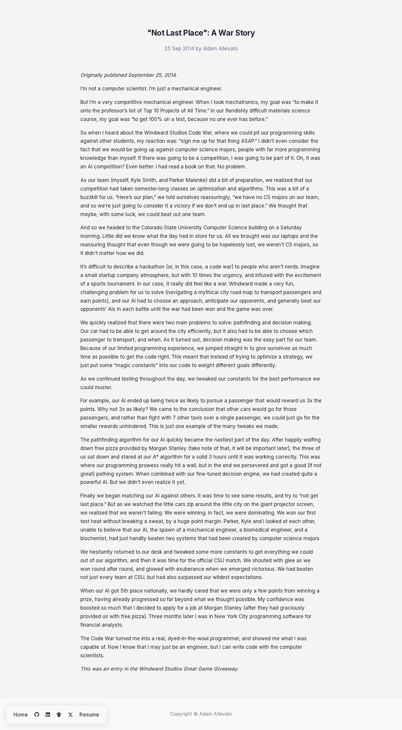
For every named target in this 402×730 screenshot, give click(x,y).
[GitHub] (36, 715)
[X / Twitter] (70, 715)
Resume (89, 715)
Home (21, 715)
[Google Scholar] (59, 715)
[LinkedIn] (48, 715)
